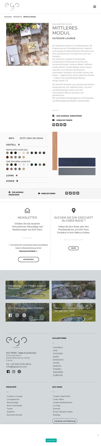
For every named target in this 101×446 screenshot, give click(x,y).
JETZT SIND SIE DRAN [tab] (31, 138)
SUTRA (56, 363)
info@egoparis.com (16, 366)
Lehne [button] (10, 175)
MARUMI (57, 366)
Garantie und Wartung (64, 421)
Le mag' (56, 405)
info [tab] (11, 138)
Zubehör (11, 412)
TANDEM (57, 369)
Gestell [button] (11, 145)
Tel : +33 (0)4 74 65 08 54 (18, 364)
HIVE (55, 350)
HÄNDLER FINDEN (64, 120)
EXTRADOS (58, 360)
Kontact (56, 408)
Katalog (56, 415)
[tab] (27, 144)
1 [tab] (24, 65)
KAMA (56, 357)
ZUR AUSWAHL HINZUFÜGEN (69, 116)
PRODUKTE (17, 17)
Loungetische (13, 399)
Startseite (8, 17)
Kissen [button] (10, 181)
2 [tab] (27, 65)
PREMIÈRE (58, 372)
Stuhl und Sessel (14, 405)
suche (73, 248)
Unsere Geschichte (61, 396)
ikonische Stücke (14, 415)
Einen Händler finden (63, 412)
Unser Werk (58, 399)
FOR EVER (58, 353)
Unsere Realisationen (62, 402)
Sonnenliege (12, 402)
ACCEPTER (51, 440)
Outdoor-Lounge (14, 396)
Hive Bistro (58, 347)
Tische (10, 408)
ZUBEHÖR (58, 375)
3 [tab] (30, 65)
